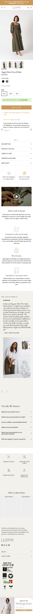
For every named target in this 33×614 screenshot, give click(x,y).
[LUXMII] (17, 7)
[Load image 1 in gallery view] (16, 35)
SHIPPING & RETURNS (8, 158)
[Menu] (2, 8)
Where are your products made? (13, 417)
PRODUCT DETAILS (7, 149)
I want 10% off (23, 610)
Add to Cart (16, 107)
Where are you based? (9, 427)
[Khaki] (7, 81)
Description (6, 144)
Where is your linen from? (10, 412)
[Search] (6, 8)
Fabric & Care (6, 154)
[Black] (3, 81)
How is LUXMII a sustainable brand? (14, 422)
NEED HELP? (5, 163)
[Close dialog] (32, 598)
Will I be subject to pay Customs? (13, 439)
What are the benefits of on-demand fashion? (12, 433)
